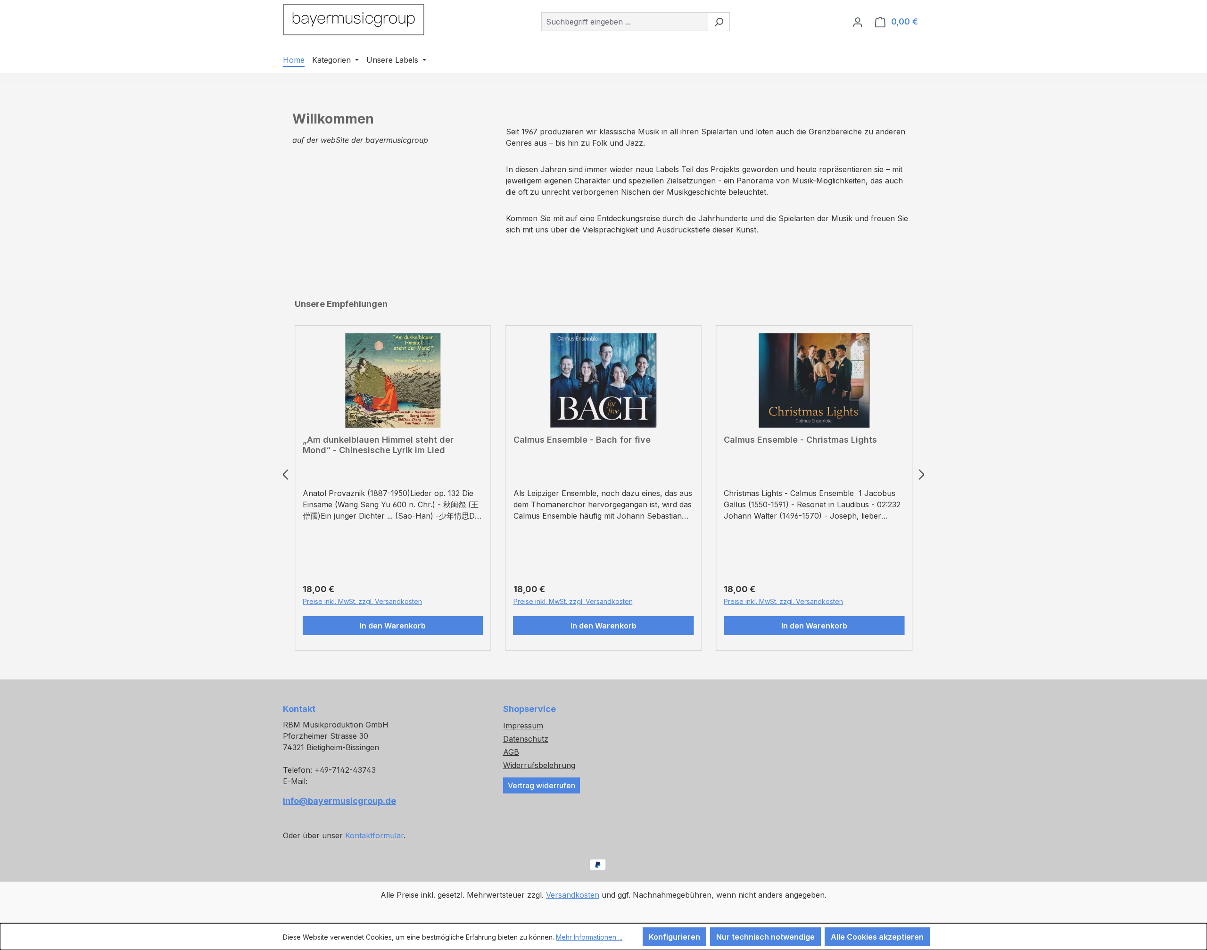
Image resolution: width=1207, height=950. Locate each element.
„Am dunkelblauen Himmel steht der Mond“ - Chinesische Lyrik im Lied (378, 445)
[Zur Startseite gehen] (353, 19)
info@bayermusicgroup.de (339, 801)
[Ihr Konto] (857, 21)
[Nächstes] (922, 474)
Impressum (523, 725)
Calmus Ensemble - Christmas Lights (800, 440)
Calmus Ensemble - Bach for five (582, 440)
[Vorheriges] (285, 474)
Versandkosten (572, 895)
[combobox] (624, 21)
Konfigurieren (674, 937)
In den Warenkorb (393, 625)
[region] (603, 474)
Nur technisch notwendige (765, 937)
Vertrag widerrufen (541, 785)
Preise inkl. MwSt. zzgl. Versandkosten (362, 601)
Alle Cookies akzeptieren (877, 937)
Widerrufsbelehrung (539, 765)
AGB (511, 752)
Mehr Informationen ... (589, 937)
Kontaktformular (374, 835)
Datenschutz (525, 738)
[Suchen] (719, 21)
